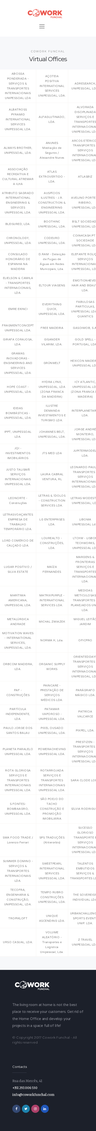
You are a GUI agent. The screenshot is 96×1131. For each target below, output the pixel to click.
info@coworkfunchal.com (33, 1095)
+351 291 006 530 (24, 1088)
